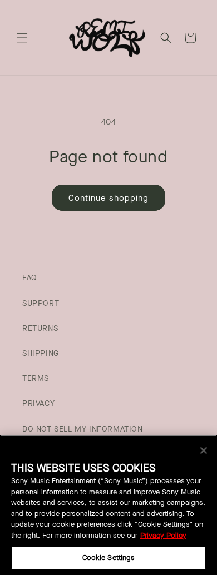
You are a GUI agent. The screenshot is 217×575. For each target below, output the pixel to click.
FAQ (29, 277)
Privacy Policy (163, 535)
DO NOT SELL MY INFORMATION (82, 429)
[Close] (203, 450)
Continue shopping (108, 198)
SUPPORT (40, 303)
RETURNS (40, 328)
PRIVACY (38, 403)
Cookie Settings (108, 557)
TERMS (35, 378)
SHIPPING (40, 353)
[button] (22, 38)
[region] (108, 505)
